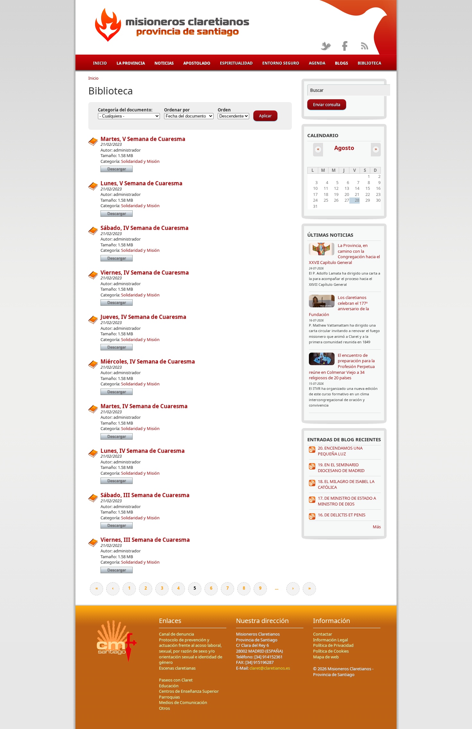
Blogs (341, 63)
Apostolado (196, 63)
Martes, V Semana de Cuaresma (143, 139)
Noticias (164, 63)
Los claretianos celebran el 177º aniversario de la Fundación (339, 305)
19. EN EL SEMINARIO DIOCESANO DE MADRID (341, 467)
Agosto (344, 148)
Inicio (100, 63)
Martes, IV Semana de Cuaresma (144, 406)
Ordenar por (177, 110)
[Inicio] (171, 26)
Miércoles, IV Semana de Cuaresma (148, 361)
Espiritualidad (236, 63)
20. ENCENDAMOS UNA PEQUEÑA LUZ (340, 451)
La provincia (131, 63)
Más (377, 527)
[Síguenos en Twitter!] (326, 46)
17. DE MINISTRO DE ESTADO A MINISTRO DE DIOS (347, 501)
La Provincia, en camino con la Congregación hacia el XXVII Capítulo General (344, 253)
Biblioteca (369, 63)
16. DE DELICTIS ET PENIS (341, 515)
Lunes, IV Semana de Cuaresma (143, 450)
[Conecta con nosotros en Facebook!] (345, 46)
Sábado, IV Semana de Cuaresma (144, 228)
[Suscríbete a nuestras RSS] (364, 46)
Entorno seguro (280, 63)
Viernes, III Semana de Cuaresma (145, 539)
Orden (224, 110)
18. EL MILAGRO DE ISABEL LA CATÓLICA (346, 484)
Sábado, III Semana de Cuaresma (145, 495)
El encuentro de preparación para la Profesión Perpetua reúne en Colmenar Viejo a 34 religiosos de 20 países (342, 366)
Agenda (317, 63)
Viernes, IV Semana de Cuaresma (145, 272)
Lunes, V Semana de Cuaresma (141, 183)
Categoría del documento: (125, 110)
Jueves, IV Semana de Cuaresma (143, 317)
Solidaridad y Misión (140, 161)
